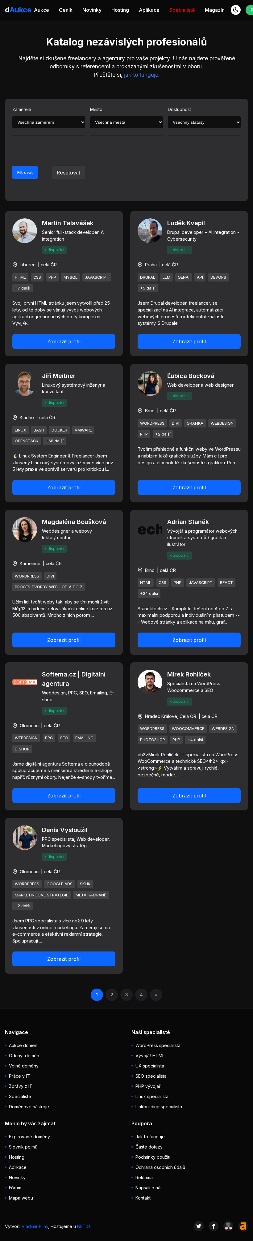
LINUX (20, 430)
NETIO (83, 1226)
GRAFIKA (195, 423)
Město (96, 109)
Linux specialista (151, 1096)
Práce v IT (19, 1076)
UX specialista (149, 1065)
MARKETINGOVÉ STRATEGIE (41, 895)
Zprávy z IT (20, 1086)
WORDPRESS (152, 423)
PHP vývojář (147, 1086)
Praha (151, 264)
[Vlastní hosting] (228, 1226)
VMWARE (83, 430)
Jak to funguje (150, 1136)
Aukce (41, 10)
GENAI (183, 277)
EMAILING (84, 738)
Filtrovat (25, 172)
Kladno (27, 417)
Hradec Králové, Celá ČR (170, 716)
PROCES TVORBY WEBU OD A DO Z (48, 587)
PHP (52, 277)
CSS (37, 277)
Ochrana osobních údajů (160, 1167)
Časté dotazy (149, 1146)
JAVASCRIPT (97, 277)
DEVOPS (218, 277)
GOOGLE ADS (60, 884)
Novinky (92, 10)
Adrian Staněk (188, 522)
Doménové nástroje (29, 1106)
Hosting (120, 10)
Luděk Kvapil (186, 223)
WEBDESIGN (222, 423)
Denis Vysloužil (64, 830)
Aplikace (149, 10)
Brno (150, 410)
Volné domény (24, 1065)
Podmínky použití (152, 1157)
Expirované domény (29, 1136)
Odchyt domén (24, 1055)
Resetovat (68, 173)
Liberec (27, 264)
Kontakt (143, 1197)
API (200, 277)
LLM (166, 277)
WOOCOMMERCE (188, 728)
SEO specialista (151, 1076)
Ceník (66, 10)
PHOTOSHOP (152, 739)
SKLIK (85, 884)
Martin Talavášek (67, 223)
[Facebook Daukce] (213, 1226)
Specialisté (182, 10)
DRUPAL (147, 277)
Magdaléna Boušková (74, 522)
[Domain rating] (243, 1226)
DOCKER (59, 430)
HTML (20, 277)
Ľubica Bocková (190, 376)
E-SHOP (22, 749)
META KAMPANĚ (91, 895)
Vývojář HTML (149, 1055)
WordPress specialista (157, 1045)
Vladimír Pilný (35, 1226)
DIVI (175, 423)
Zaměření (21, 109)
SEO (64, 738)
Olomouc (29, 725)
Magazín (215, 10)
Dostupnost (179, 109)
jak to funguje (141, 74)
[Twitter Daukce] (199, 1226)
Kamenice (30, 563)
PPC (49, 738)
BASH (39, 430)
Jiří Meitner (59, 376)
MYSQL (70, 277)
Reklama (144, 1177)
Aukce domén (23, 1045)
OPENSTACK (26, 441)
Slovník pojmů (23, 1146)
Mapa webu (21, 1197)
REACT (226, 582)
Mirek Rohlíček (189, 674)
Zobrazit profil (64, 341)
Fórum (15, 1187)
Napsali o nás (149, 1187)
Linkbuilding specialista (158, 1106)
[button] (236, 10)
